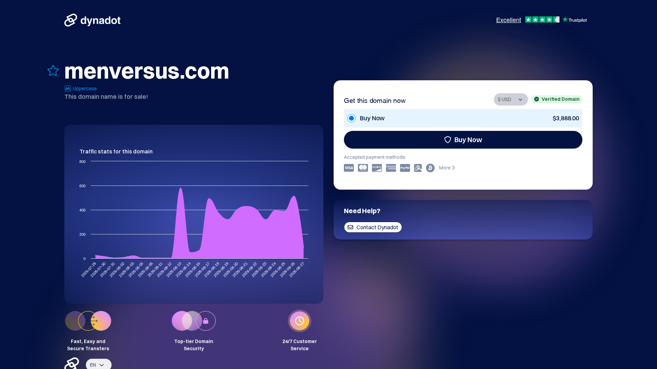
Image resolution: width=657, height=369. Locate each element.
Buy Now (468, 139)
